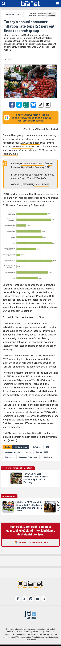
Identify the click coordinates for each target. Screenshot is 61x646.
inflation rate (25, 150)
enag (28, 452)
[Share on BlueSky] (33, 105)
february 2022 (42, 452)
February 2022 (10, 153)
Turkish (54, 129)
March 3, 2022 (41, 184)
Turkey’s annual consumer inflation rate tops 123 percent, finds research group (30, 26)
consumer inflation (22, 146)
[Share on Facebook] (12, 105)
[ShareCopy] (41, 105)
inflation (19, 138)
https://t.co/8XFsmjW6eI (33, 178)
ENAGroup (8, 193)
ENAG (24, 142)
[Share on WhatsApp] (26, 105)
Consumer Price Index (32, 163)
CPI (50, 163)
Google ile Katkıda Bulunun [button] (34, 542)
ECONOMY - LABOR (13, 15)
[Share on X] (19, 105)
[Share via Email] (48, 105)
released (15, 295)
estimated (34, 142)
